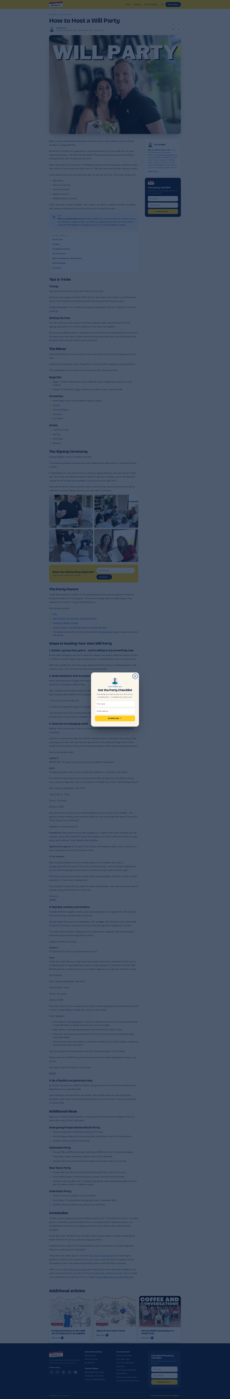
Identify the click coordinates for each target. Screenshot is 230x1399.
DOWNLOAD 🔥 (115, 718)
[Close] (135, 676)
